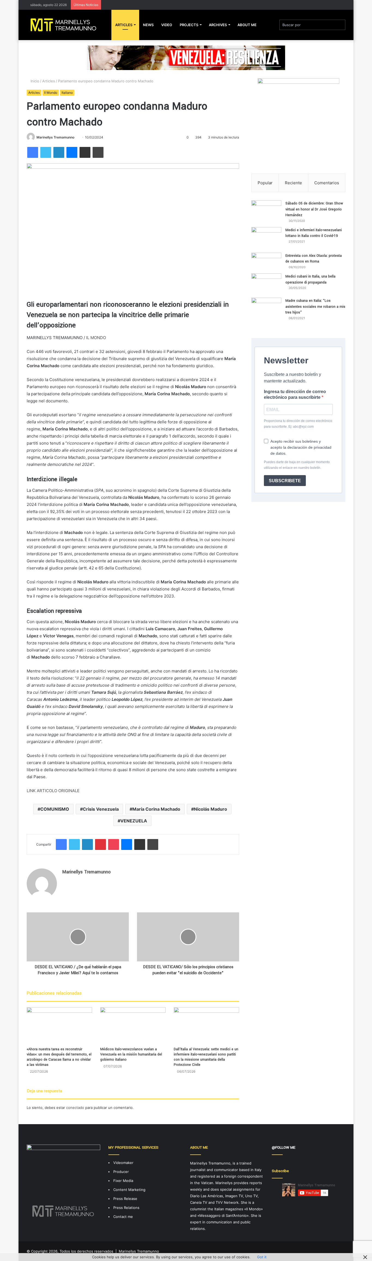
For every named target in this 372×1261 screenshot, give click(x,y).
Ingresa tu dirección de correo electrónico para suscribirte (295, 394)
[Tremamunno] (65, 25)
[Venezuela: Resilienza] (186, 57)
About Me (247, 25)
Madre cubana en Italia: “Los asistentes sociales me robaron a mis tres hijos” (315, 306)
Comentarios (326, 182)
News (148, 25)
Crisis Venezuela (101, 809)
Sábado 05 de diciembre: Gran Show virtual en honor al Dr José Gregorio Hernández (314, 209)
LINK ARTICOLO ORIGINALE (53, 790)
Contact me (123, 1216)
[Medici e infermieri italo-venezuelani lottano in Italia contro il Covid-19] (266, 238)
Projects (189, 25)
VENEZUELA (133, 820)
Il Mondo (50, 92)
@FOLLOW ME (283, 1147)
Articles (123, 25)
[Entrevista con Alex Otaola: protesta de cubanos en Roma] (266, 261)
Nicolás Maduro (210, 809)
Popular (265, 182)
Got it (262, 1257)
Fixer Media (123, 1180)
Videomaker (123, 1162)
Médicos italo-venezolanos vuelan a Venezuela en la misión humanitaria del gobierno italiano (131, 1054)
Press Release (125, 1198)
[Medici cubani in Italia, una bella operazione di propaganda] (266, 283)
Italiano (67, 92)
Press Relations (126, 1207)
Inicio (34, 81)
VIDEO (166, 25)
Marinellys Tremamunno (55, 137)
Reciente (293, 182)
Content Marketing (129, 1189)
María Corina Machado (156, 809)
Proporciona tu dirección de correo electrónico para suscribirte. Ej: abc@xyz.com (298, 424)
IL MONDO (96, 337)
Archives (218, 25)
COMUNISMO (54, 809)
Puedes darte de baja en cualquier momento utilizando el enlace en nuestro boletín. (297, 465)
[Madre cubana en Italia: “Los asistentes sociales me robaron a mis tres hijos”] (266, 311)
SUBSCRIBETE (285, 480)
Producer (121, 1171)
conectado (75, 1107)
